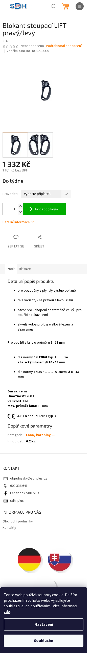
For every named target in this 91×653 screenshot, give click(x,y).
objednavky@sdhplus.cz (28, 478)
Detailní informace (16, 222)
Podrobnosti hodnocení (64, 46)
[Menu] (80, 6)
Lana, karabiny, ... (40, 435)
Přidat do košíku (47, 209)
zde (7, 611)
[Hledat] (53, 6)
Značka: (28, 51)
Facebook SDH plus (24, 493)
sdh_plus (17, 500)
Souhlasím (43, 640)
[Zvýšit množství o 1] (20, 206)
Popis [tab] (11, 268)
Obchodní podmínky (18, 521)
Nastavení (43, 624)
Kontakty (9, 527)
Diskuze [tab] (25, 268)
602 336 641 (19, 485)
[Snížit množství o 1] (20, 212)
